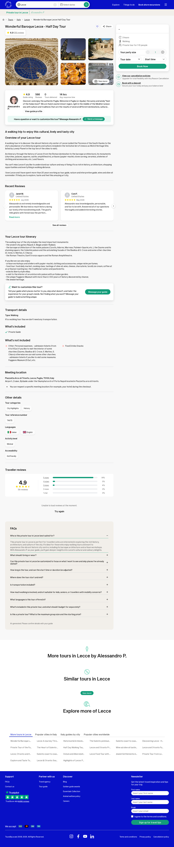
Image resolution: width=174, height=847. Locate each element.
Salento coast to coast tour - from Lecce (48, 754)
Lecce (27, 19)
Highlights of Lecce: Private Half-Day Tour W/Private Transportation (74, 760)
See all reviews (59, 225)
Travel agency (44, 781)
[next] (113, 206)
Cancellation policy (161, 837)
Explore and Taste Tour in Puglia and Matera (21, 760)
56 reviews (23, 489)
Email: (133, 807)
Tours (10, 19)
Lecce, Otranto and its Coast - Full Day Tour (21, 754)
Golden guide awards (71, 786)
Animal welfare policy (71, 796)
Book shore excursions (149, 4)
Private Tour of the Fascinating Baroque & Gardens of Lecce (21, 747)
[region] (59, 206)
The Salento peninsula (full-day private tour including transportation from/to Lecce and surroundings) (101, 741)
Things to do (129, 4)
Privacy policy (145, 837)
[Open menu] (166, 4)
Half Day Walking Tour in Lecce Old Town (74, 747)
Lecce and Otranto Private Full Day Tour (101, 747)
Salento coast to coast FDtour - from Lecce (127, 741)
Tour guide (43, 786)
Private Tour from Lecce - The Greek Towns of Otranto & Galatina (153, 754)
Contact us (9, 786)
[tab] (21, 734)
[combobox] (154, 59)
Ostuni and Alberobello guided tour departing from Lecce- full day (74, 754)
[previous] (5, 206)
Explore (115, 4)
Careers (66, 801)
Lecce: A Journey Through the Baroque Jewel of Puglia (48, 741)
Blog (65, 781)
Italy (19, 19)
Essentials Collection (71, 791)
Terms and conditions (128, 837)
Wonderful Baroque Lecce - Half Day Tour (21, 741)
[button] (31, 61)
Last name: (135, 798)
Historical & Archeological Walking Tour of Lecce (74, 741)
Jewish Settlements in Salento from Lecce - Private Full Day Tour (127, 754)
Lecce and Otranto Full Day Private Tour (153, 747)
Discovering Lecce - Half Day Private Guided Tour (153, 741)
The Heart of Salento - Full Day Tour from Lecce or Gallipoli (48, 747)
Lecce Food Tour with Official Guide (101, 754)
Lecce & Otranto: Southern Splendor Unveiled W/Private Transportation (48, 760)
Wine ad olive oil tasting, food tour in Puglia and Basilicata (127, 747)
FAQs (7, 781)
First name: (135, 789)
